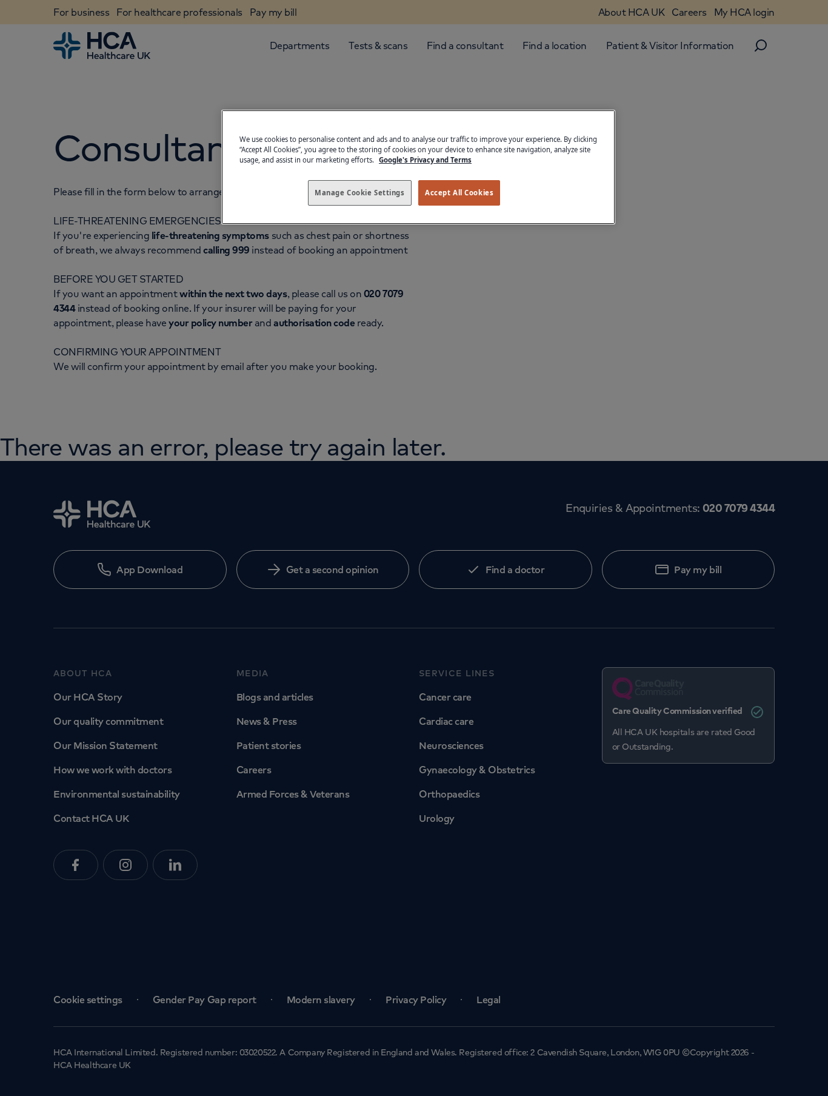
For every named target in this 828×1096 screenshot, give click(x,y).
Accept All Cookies (459, 192)
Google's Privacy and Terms (425, 159)
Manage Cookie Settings (360, 192)
